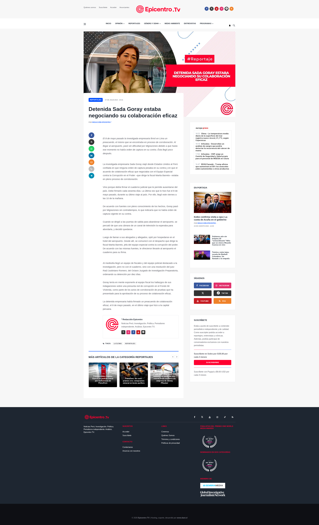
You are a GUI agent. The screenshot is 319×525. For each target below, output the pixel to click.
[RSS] (232, 417)
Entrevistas (190, 23)
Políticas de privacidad (170, 443)
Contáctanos (127, 447)
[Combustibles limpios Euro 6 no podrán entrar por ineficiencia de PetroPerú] (103, 375)
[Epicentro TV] (159, 9)
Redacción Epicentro (101, 122)
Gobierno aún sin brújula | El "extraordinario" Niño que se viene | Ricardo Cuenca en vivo (221, 240)
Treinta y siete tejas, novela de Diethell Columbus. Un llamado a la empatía (221, 255)
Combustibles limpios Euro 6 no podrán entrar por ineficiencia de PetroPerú (102, 379)
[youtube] (217, 9)
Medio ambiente (172, 23)
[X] (203, 293)
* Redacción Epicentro (132, 319)
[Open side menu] (85, 24)
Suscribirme (212, 362)
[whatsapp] (91, 149)
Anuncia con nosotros (131, 451)
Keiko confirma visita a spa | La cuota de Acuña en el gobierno (210, 218)
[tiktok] (225, 417)
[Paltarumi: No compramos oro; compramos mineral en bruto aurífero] (134, 375)
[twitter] (212, 9)
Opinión (118, 23)
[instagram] (222, 9)
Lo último (118, 343)
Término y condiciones (170, 439)
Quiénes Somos (168, 435)
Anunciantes (124, 7)
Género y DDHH (151, 23)
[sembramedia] (212, 485)
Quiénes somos (90, 7)
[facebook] (207, 9)
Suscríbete (103, 7)
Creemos (165, 432)
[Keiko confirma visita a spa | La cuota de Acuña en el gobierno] (212, 202)
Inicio (108, 23)
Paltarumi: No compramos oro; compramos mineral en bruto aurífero (134, 380)
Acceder (113, 7)
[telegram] (91, 176)
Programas (205, 23)
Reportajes (134, 23)
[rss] (227, 9)
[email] (91, 162)
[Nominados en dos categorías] (209, 465)
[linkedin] (91, 155)
